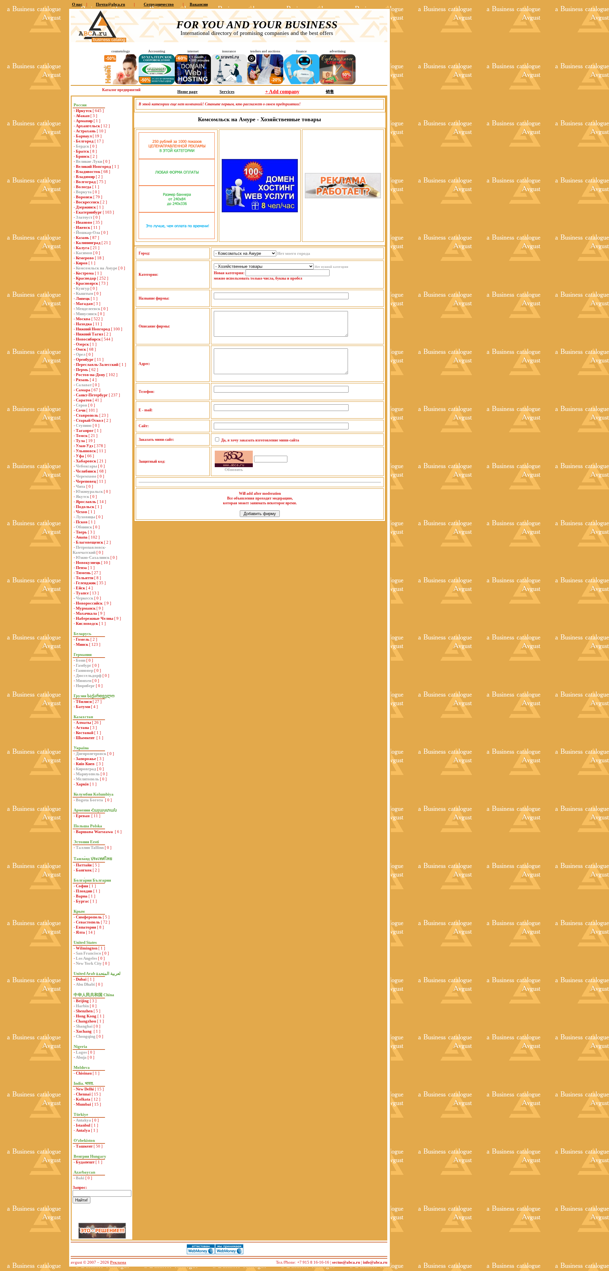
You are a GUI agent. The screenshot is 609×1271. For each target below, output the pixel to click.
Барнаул (84, 136)
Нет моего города (293, 253)
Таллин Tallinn (90, 847)
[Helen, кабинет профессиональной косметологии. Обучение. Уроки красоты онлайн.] (120, 83)
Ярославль (86, 501)
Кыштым (84, 293)
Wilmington (86, 948)
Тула (80, 440)
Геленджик (86, 582)
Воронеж (84, 197)
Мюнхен (83, 680)
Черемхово (86, 476)
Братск (82, 151)
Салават (84, 384)
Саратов (84, 400)
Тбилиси (84, 701)
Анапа (82, 537)
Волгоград (86, 181)
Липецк (83, 298)
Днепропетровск (91, 753)
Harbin (82, 1005)
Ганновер (84, 670)
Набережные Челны (94, 618)
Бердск (82, 146)
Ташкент (84, 1146)
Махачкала (86, 613)
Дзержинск (86, 207)
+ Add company (282, 91)
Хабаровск (86, 461)
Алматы (83, 722)
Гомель (82, 639)
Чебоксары (86, 466)
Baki (80, 1177)
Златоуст (84, 217)
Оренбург (85, 359)
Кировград (86, 768)
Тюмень (83, 572)
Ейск (80, 588)
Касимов (84, 252)
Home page (187, 91)
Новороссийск (89, 603)
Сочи (80, 410)
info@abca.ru (375, 1262)
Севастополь (88, 922)
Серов (81, 405)
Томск (82, 435)
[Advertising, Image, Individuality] (343, 197)
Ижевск (83, 227)
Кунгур (82, 288)
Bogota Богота (90, 800)
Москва (83, 318)
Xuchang (84, 1031)
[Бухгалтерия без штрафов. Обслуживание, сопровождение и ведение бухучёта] (157, 83)
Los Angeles (86, 958)
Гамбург (83, 665)
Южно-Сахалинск (92, 557)
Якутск (82, 496)
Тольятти (84, 577)
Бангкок (84, 870)
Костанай (84, 732)
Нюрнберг (85, 685)
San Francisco (88, 953)
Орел (80, 354)
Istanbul (83, 1125)
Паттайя (84, 865)
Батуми (83, 706)
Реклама (118, 1262)
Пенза (81, 567)
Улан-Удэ (84, 445)
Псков (82, 522)
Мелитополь (87, 779)
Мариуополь (88, 773)
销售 (330, 91)
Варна (82, 896)
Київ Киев (85, 763)
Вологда (83, 186)
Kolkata (83, 1099)
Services (226, 91)
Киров (82, 263)
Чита (80, 486)
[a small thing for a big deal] (337, 83)
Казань (82, 237)
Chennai (83, 1094)
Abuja (81, 1057)
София (82, 886)
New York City (89, 963)
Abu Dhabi (85, 984)
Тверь (81, 532)
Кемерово (85, 257)
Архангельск (88, 125)
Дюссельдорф (89, 675)
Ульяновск (86, 450)
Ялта (80, 932)
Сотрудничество (159, 4)
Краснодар (86, 278)
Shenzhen (84, 1011)
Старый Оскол (89, 420)
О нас (77, 4)
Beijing (82, 1000)
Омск (81, 349)
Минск (82, 644)
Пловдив (84, 891)
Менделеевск (88, 308)
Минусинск (86, 313)
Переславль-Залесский (97, 364)
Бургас (82, 901)
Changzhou (86, 1021)
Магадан (84, 303)
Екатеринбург (89, 212)
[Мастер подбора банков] (301, 82)
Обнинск (84, 527)
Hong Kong (86, 1016)
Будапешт (85, 1162)
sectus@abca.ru (346, 1262)
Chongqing (85, 1036)
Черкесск (84, 598)
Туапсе (82, 593)
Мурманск (85, 608)
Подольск (85, 506)
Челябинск (86, 471)
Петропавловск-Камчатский (89, 550)
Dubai (81, 979)
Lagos (81, 1052)
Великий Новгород (93, 166)
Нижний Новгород (93, 329)
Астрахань (86, 131)
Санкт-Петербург (92, 395)
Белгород (85, 141)
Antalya (83, 1130)
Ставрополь (87, 415)
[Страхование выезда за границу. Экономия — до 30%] (229, 83)
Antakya (83, 1120)
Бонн (80, 660)
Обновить (234, 469)
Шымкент (85, 737)
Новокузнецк (88, 562)
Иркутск (84, 110)
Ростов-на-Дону (90, 374)
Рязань (82, 379)
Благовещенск (89, 542)
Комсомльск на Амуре (96, 268)
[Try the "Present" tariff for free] (177, 237)
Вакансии (199, 4)
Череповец (86, 481)
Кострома (85, 273)
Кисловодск (87, 623)
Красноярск (87, 283)
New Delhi (85, 1089)
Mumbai (83, 1104)
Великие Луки (89, 161)
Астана (82, 727)
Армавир (84, 120)
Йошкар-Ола (88, 232)
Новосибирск (88, 339)
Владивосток (88, 171)
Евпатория (86, 927)
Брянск (82, 156)
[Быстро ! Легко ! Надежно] (260, 211)
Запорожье (86, 758)
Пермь (82, 369)
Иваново (84, 222)
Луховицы (85, 516)
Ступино (84, 425)
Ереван (83, 815)
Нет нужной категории (331, 266)
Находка (84, 323)
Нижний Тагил (89, 334)
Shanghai (84, 1026)
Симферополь (89, 917)
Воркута (84, 191)
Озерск (82, 344)
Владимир (85, 176)
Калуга (82, 247)
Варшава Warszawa (95, 831)
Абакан (82, 115)
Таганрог (85, 430)
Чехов (81, 511)
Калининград (88, 242)
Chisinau (84, 1073)
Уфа (80, 455)
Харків (82, 784)
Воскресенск (87, 202)
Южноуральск (89, 491)
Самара (83, 389)
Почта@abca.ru (110, 4)
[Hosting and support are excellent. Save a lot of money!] (193, 82)
